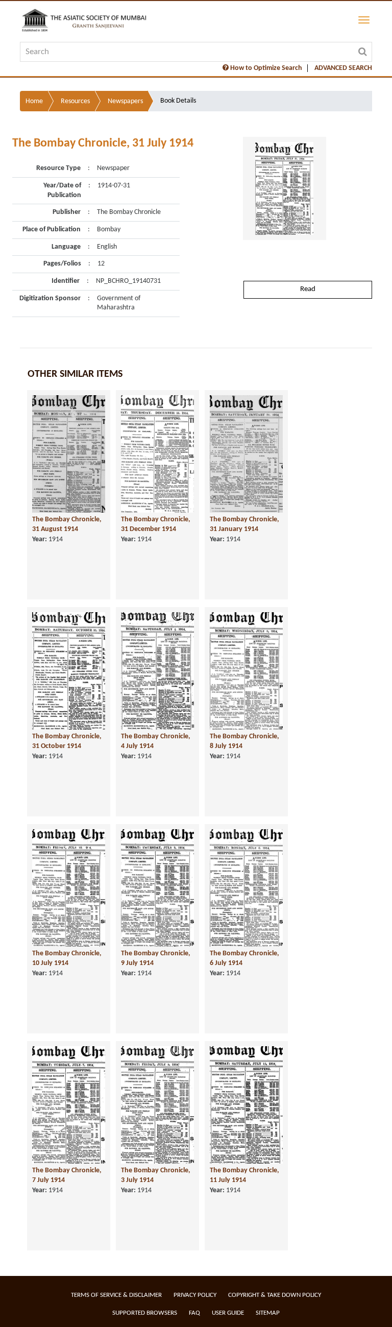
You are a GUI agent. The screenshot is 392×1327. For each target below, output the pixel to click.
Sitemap (268, 1313)
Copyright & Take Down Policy (274, 1295)
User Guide (228, 1313)
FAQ (194, 1313)
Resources (75, 101)
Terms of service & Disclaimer (116, 1295)
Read (307, 289)
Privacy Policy (195, 1295)
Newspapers (125, 101)
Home (34, 101)
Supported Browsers (144, 1313)
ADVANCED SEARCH (343, 68)
